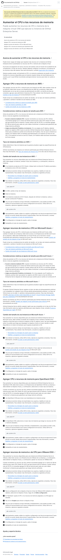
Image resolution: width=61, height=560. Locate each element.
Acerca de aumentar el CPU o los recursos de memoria (26, 58)
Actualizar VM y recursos (44, 5)
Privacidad (22, 554)
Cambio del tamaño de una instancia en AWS (18, 107)
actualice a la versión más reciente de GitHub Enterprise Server (36, 15)
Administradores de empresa (11, 5)
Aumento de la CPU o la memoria (11, 7)
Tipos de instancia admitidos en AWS (15, 104)
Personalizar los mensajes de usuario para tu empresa (23, 175)
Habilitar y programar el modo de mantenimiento (21, 178)
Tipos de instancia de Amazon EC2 (28, 151)
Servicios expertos (39, 554)
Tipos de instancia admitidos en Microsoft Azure (19, 249)
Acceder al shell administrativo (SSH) (28, 182)
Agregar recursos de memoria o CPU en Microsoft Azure (27, 228)
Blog (46, 554)
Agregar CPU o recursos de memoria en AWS (22, 84)
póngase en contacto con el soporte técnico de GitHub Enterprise (38, 16)
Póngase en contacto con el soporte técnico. (15, 541)
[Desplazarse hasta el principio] (57, 556)
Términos (16, 554)
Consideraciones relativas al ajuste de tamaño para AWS (21, 102)
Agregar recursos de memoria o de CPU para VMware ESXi (28, 452)
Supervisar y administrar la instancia (28, 5)
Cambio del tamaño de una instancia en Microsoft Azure (21, 251)
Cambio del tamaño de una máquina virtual (17, 349)
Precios (32, 554)
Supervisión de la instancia (46, 70)
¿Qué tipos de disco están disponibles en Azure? (21, 295)
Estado (27, 554)
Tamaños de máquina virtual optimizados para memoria (31, 301)
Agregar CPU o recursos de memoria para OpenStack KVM (28, 379)
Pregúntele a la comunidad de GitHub (13, 539)
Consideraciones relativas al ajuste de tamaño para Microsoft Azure (24, 247)
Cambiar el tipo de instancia (11, 95)
